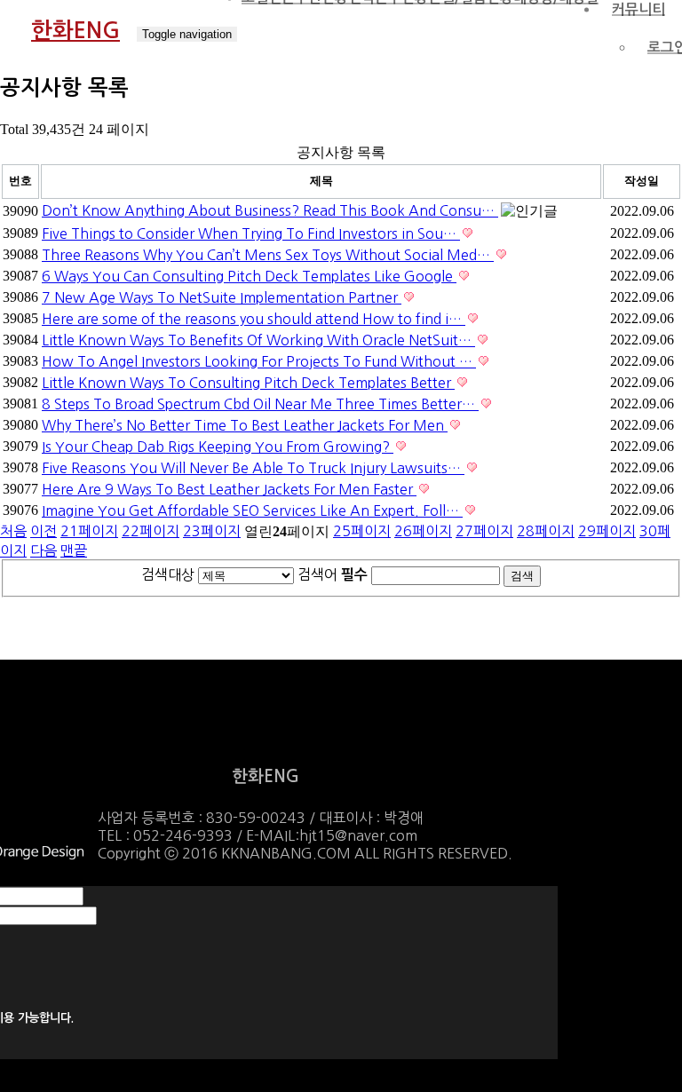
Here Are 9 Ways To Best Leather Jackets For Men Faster (229, 489)
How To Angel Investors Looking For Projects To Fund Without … (259, 361)
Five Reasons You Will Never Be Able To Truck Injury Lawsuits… (253, 468)
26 (423, 531)
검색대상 (167, 574)
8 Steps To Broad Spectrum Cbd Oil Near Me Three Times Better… (260, 404)
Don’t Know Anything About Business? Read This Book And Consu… (270, 210)
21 (89, 531)
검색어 (332, 574)
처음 (13, 531)
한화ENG (75, 31)
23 (212, 531)
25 (362, 531)
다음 (43, 550)
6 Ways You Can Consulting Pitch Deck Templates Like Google (249, 276)
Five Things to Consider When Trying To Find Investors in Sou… (251, 233)
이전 (43, 531)
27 (484, 531)
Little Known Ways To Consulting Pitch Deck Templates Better (248, 383)
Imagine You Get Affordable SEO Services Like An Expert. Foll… (252, 510)
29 (607, 531)
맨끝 (73, 550)
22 (150, 531)
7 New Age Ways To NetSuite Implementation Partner (221, 297)
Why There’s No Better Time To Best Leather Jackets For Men (245, 425)
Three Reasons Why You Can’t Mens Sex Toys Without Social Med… (268, 255)
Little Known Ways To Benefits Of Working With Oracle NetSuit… (258, 340)
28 (546, 531)
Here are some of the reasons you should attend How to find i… (253, 319)
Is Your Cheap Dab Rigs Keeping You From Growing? (217, 446)
